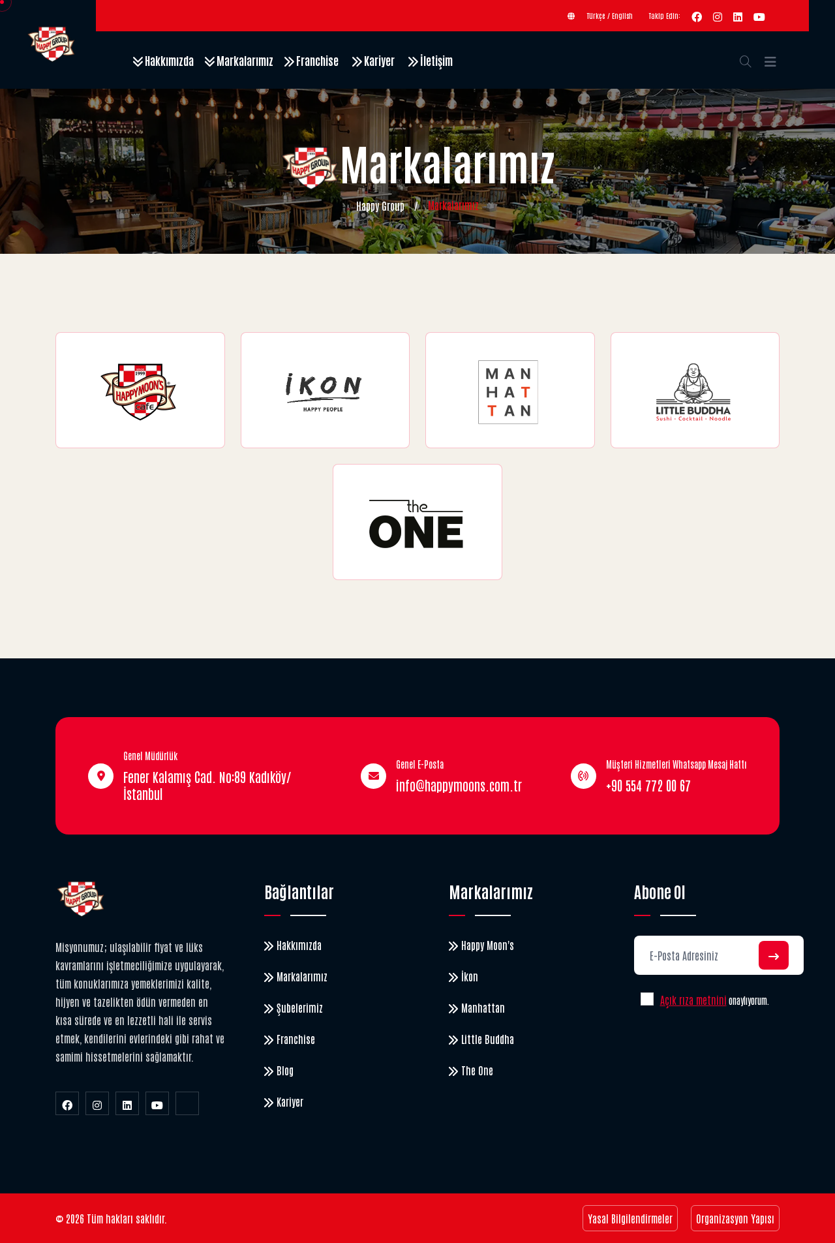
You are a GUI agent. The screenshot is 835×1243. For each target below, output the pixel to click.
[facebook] (696, 16)
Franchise (316, 60)
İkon (469, 976)
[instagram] (717, 16)
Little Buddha (487, 1038)
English (622, 15)
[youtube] (759, 16)
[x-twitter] (187, 1103)
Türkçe (596, 15)
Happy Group (380, 205)
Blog (285, 1070)
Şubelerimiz (300, 1007)
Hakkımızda (168, 60)
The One (477, 1070)
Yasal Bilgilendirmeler (630, 1218)
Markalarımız (244, 60)
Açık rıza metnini (693, 999)
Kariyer (378, 60)
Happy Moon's (487, 944)
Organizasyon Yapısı (735, 1218)
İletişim (435, 60)
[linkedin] (737, 16)
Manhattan (483, 1007)
